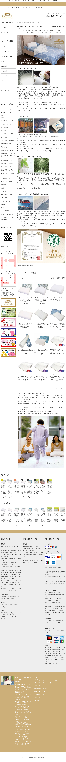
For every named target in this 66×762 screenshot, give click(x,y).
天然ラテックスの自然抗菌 (7, 140)
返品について (37, 685)
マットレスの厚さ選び (6, 166)
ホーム (3, 7)
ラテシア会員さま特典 (6, 194)
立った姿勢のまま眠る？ (7, 134)
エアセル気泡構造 (5, 137)
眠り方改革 (3, 184)
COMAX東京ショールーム (7, 197)
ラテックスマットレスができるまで (8, 116)
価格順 (58, 278)
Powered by (24, 757)
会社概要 (3, 204)
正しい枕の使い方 (5, 147)
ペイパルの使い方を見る (51, 663)
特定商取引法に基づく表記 (40, 688)
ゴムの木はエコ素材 (6, 112)
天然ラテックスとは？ (6, 109)
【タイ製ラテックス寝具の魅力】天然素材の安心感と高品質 (8, 155)
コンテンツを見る (38, 7)
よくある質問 (4, 191)
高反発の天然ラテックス (7, 120)
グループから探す (26, 7)
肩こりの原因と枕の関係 (7, 170)
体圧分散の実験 (5, 127)
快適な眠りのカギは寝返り (7, 163)
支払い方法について (39, 680)
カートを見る (53, 680)
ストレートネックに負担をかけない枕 (8, 174)
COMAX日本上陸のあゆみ (7, 211)
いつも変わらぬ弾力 (6, 143)
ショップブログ (38, 697)
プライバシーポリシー (39, 691)
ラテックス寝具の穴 (6, 124)
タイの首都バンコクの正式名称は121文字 (8, 218)
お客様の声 (3, 188)
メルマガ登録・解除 (39, 694)
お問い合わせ (53, 683)
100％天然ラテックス (6, 160)
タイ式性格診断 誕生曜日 (7, 214)
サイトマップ (4, 207)
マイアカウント (54, 677)
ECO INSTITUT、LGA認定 (7, 150)
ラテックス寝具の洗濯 (6, 181)
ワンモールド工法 (5, 130)
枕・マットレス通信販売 (13, 7)
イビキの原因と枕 (5, 178)
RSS (35, 700)
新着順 (63, 278)
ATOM (38, 700)
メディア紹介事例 (5, 201)
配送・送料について (39, 683)
